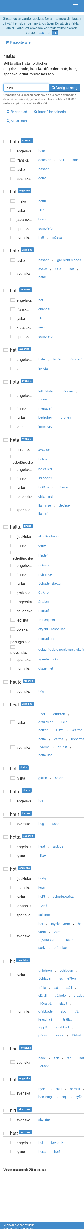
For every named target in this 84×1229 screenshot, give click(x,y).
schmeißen (68, 978)
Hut (41, 210)
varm (42, 931)
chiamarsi (45, 496)
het (40, 923)
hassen (43, 168)
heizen (43, 730)
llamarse (44, 505)
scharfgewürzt (63, 896)
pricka (42, 1035)
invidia (43, 368)
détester (44, 159)
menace (44, 399)
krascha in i (46, 1019)
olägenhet (45, 668)
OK (55, 33)
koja (65, 1096)
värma (58, 739)
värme (45, 747)
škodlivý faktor (49, 536)
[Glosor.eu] (11, 6)
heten (42, 459)
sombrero (45, 228)
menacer (45, 408)
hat (71, 269)
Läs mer (44, 32)
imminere (45, 426)
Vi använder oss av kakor (19, 1225)
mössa (57, 237)
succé (59, 1035)
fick (56, 1058)
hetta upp (45, 754)
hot (40, 1142)
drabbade (45, 1011)
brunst (62, 747)
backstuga (46, 1096)
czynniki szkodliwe (51, 628)
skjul (59, 1088)
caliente (44, 914)
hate (41, 150)
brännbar (60, 947)
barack (75, 1088)
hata (58, 269)
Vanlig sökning (66, 87)
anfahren (45, 970)
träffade (60, 995)
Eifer (41, 714)
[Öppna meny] (75, 6)
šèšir (42, 327)
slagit (63, 1003)
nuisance (45, 565)
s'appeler (45, 478)
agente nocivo (48, 659)
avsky (42, 269)
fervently (57, 1142)
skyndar (44, 1119)
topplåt (43, 1027)
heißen (43, 487)
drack (44, 1065)
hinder (43, 555)
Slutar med (18, 120)
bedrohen (45, 417)
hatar (42, 277)
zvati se (44, 449)
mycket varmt (48, 939)
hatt (41, 237)
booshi (43, 219)
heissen (62, 487)
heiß (41, 896)
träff (77, 1011)
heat (41, 846)
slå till (42, 995)
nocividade (46, 638)
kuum (42, 887)
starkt (70, 939)
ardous (58, 846)
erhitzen (59, 714)
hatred (58, 359)
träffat (67, 1019)
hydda (43, 1088)
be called (45, 468)
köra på (46, 1003)
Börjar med (18, 111)
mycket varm (60, 923)
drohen (66, 417)
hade (42, 1058)
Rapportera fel (20, 42)
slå (56, 987)
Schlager (45, 978)
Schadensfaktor (50, 583)
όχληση (44, 592)
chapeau (44, 309)
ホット (43, 905)
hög (41, 691)
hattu (42, 200)
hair (75, 159)
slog (64, 1011)
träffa (42, 987)
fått (69, 1058)
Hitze (60, 730)
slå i (69, 987)
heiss (42, 1151)
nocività (44, 610)
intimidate (45, 391)
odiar (42, 178)
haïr (61, 159)
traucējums (46, 619)
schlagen (66, 970)
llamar (43, 513)
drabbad (62, 1027)
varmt (58, 931)
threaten (67, 391)
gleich (42, 777)
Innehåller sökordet (52, 111)
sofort (59, 777)
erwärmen (45, 722)
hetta (42, 739)
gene (42, 545)
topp (55, 823)
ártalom (44, 601)
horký (42, 878)
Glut (64, 722)
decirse (64, 505)
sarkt (42, 947)
